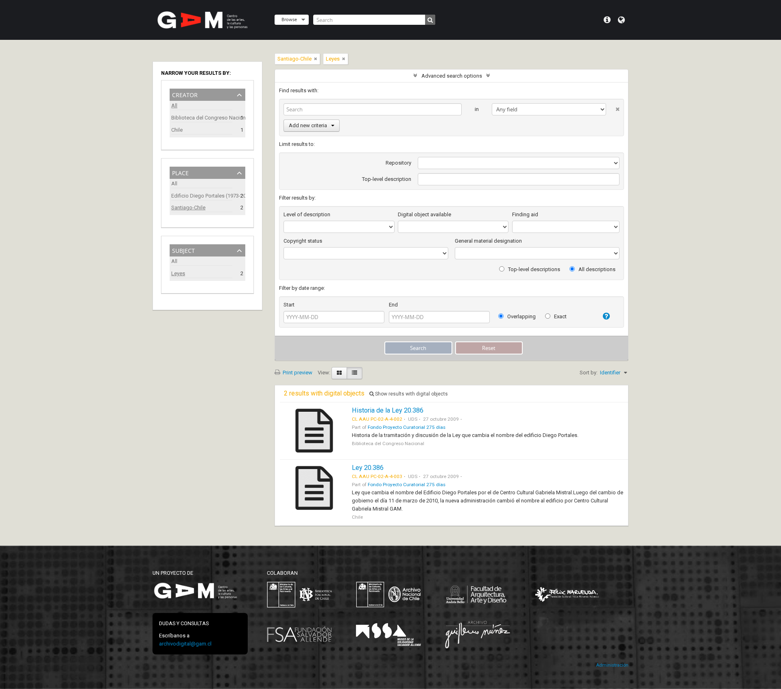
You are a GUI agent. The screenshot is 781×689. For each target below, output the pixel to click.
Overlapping (521, 316)
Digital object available (424, 214)
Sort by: (589, 372)
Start (289, 305)
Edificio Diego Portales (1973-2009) (201, 196)
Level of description (307, 214)
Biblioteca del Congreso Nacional (201, 118)
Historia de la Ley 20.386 (387, 410)
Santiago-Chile (188, 207)
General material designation (488, 241)
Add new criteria (308, 125)
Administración (612, 665)
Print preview (296, 372)
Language (621, 20)
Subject (183, 249)
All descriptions (596, 269)
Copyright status (303, 241)
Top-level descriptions (533, 269)
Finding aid (525, 214)
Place (180, 172)
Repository (398, 163)
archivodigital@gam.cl (185, 644)
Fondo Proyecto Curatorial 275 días (406, 427)
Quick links (607, 20)
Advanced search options (451, 76)
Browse (289, 19)
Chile (177, 130)
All (174, 105)
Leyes (178, 273)
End (393, 305)
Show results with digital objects (411, 394)
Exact (560, 316)
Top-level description (386, 179)
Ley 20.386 (368, 468)
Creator (185, 94)
